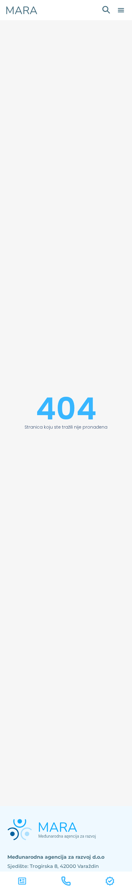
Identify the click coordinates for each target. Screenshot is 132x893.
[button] (121, 10)
